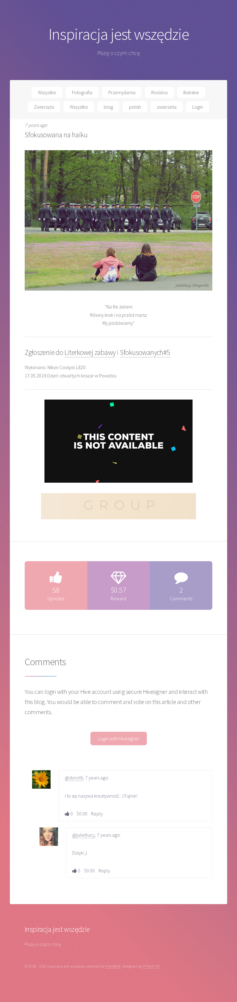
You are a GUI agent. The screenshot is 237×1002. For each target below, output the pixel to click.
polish (135, 107)
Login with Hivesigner (118, 738)
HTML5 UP (151, 966)
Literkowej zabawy (90, 352)
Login (197, 107)
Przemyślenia (121, 92)
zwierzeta (167, 107)
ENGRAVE (113, 966)
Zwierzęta (44, 107)
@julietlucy (83, 835)
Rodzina (159, 92)
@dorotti (74, 778)
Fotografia (82, 92)
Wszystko (47, 92)
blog (108, 107)
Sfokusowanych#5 (145, 352)
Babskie (191, 92)
